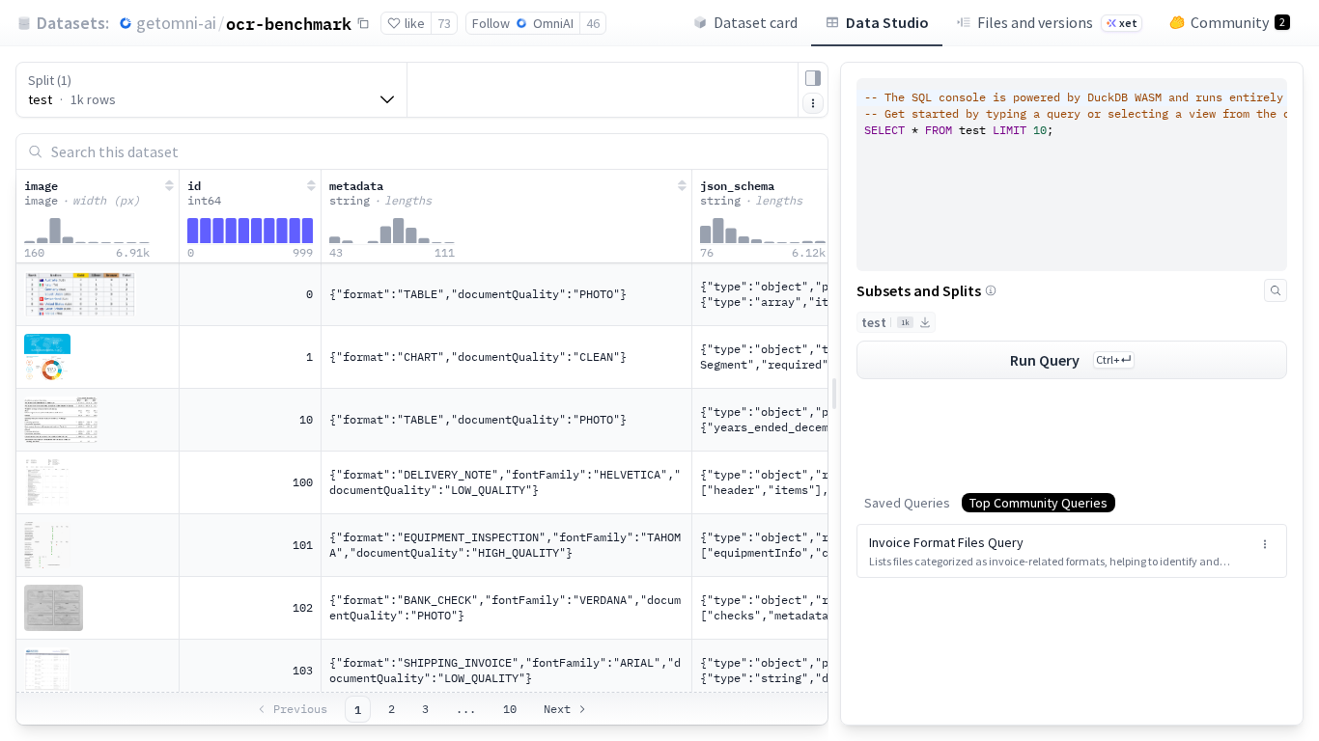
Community (1238, 22)
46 (593, 23)
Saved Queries (907, 502)
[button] (1071, 551)
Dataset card (756, 22)
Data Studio (887, 22)
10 (510, 708)
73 (444, 23)
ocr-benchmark (288, 23)
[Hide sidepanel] (813, 78)
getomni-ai (176, 23)
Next (557, 708)
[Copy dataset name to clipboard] (363, 23)
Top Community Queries (1038, 502)
